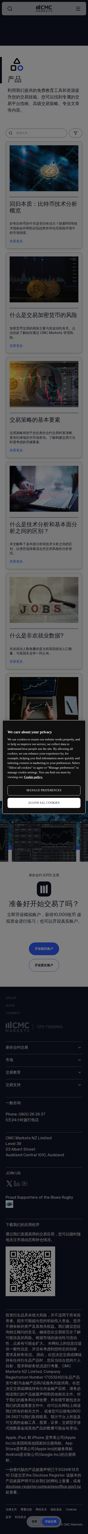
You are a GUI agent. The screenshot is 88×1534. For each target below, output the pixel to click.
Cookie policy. (33, 777)
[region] (44, 767)
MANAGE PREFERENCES (44, 790)
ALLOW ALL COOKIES (44, 802)
